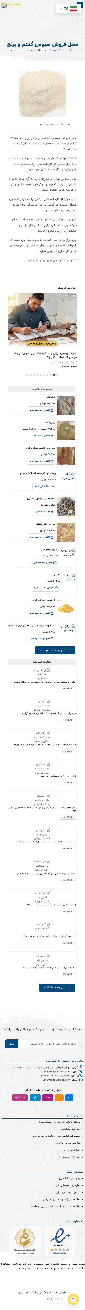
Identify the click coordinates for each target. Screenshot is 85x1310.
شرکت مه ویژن (28, 1293)
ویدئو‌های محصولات (69, 1157)
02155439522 (46, 1071)
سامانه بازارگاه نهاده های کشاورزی (61, 1199)
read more (70, 362)
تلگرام (35, 1097)
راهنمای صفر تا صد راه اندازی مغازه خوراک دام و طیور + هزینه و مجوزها (45, 744)
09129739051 (46, 1075)
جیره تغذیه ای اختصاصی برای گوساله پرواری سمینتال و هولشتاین (47, 873)
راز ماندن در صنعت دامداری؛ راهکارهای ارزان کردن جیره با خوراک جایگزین (45, 682)
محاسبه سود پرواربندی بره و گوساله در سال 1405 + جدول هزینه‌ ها (46, 841)
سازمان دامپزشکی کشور (67, 1185)
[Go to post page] (42, 320)
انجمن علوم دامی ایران (68, 1192)
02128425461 (63, 1071)
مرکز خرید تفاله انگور (63, 353)
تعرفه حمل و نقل (71, 1150)
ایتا (59, 1097)
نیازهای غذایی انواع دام (67, 1143)
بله (69, 1097)
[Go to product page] (66, 405)
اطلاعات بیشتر (43, 511)
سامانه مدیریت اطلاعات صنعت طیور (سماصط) (55, 1206)
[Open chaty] (73, 1299)
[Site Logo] (11, 5)
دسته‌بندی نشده (49, 125)
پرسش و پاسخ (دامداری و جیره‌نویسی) (59, 1122)
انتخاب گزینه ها (42, 435)
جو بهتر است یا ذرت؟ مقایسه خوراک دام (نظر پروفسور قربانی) (49, 713)
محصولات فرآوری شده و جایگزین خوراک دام (56, 1136)
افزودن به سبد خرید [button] (39, 410)
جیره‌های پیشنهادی (70, 1129)
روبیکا (48, 1097)
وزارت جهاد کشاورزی (69, 1178)
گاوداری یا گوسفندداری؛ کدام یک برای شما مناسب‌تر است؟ (50, 936)
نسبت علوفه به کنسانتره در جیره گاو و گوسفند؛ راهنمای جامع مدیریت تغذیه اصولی (42, 809)
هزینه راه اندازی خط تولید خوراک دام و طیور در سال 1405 (51, 904)
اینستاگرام (20, 1097)
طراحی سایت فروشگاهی (52, 1293)
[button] (57, 375)
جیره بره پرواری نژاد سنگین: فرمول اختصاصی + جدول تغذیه (50, 967)
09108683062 (62, 1075)
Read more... (67, 688)
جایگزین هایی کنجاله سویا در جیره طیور (59, 776)
